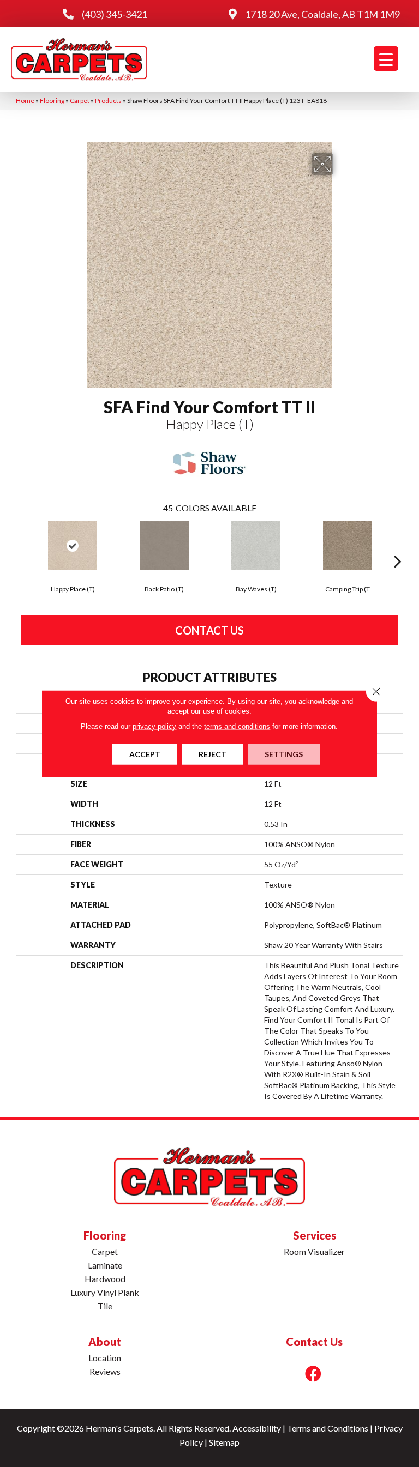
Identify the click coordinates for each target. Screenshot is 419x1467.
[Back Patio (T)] (164, 545)
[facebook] (313, 1373)
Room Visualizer (314, 1251)
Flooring (52, 100)
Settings (284, 753)
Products (108, 100)
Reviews (105, 1371)
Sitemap (224, 1442)
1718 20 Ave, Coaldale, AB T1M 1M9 (322, 14)
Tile (105, 1306)
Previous (21, 544)
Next (398, 544)
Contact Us (209, 630)
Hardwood (105, 1278)
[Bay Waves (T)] (256, 545)
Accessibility (256, 1428)
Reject (212, 753)
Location (104, 1358)
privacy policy (154, 726)
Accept (144, 753)
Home (25, 100)
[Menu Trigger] (386, 58)
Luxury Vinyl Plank (104, 1292)
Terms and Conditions (327, 1428)
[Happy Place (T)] (72, 545)
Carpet (79, 100)
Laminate (105, 1265)
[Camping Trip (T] (347, 545)
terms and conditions (237, 726)
